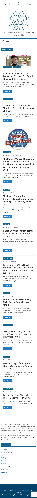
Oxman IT (4, 472)
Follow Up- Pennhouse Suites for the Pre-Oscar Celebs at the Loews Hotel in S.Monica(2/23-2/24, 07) (18, 268)
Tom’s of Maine (5, 466)
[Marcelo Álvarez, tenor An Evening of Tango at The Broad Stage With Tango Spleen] (18, 60)
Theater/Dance (7, 152)
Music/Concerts (7, 67)
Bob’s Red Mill (5, 469)
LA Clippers (4, 458)
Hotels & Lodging (8, 258)
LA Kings (3, 461)
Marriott (3, 463)
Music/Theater (16, 67)
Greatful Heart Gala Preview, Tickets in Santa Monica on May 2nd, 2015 (18, 108)
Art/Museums (7, 189)
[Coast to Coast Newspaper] (3, 41)
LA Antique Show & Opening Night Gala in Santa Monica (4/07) (17, 302)
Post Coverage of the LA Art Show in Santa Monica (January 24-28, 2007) (18, 366)
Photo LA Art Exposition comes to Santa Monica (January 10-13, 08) (18, 233)
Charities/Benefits (8, 99)
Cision (3, 455)
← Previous (5, 415)
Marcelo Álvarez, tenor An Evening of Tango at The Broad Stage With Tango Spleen (18, 76)
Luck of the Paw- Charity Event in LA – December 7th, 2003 (18, 396)
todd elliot (15, 102)
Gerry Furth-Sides (17, 70)
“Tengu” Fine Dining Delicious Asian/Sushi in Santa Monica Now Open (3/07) (17, 334)
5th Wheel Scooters (6, 452)
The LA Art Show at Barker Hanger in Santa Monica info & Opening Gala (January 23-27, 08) (18, 200)
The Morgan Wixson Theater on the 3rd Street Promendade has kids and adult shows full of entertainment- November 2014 (18, 164)
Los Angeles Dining (8, 324)
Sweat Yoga (4, 449)
